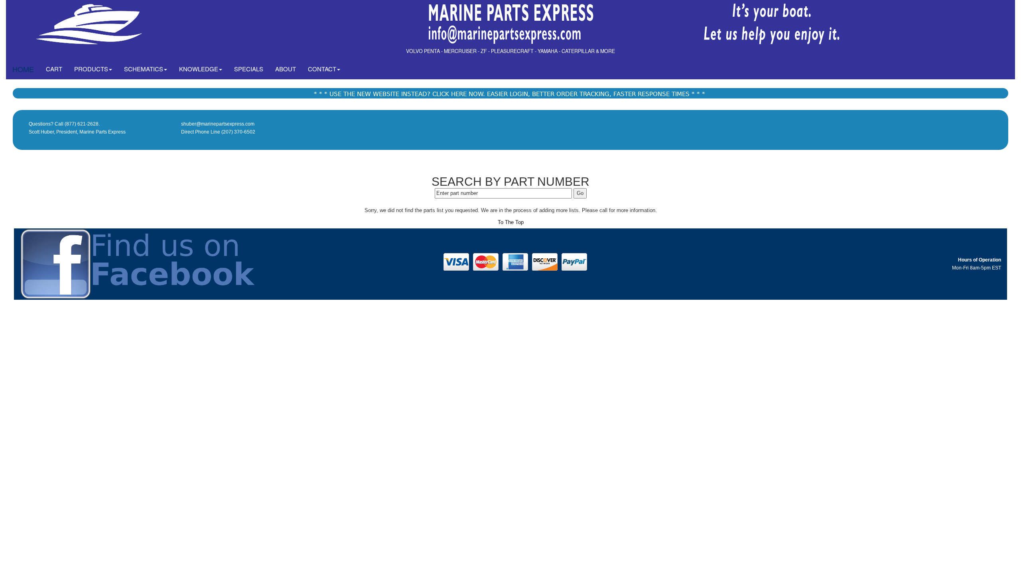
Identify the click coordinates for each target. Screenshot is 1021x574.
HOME (23, 69)
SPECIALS (248, 69)
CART (57, 68)
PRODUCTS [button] (91, 69)
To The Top (511, 222)
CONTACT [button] (322, 69)
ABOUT (285, 69)
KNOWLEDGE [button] (198, 69)
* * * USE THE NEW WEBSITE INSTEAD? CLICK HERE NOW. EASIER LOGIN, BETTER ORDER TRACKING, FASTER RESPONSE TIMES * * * (509, 94)
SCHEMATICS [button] (143, 69)
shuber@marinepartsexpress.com (217, 124)
